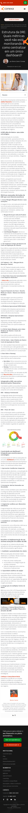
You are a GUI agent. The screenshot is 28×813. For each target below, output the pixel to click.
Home (2, 24)
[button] (24, 9)
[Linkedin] (13, 715)
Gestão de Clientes (14, 19)
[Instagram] (15, 715)
